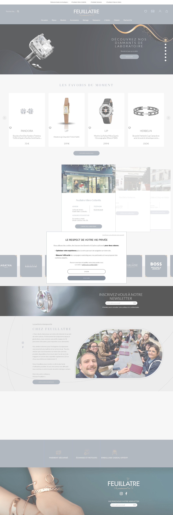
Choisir (86, 271)
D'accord (86, 278)
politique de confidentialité (89, 265)
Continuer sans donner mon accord (113, 235)
